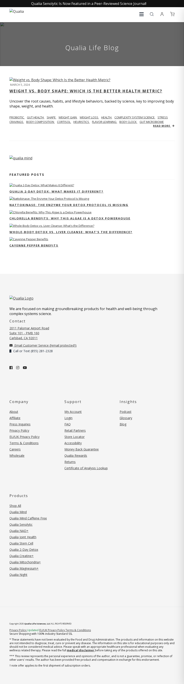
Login (68, 418)
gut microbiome (152, 122)
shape (51, 117)
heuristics (81, 122)
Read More (162, 125)
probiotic (17, 117)
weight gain (68, 117)
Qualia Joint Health (22, 537)
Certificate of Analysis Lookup (86, 468)
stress (163, 117)
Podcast (125, 412)
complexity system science (134, 117)
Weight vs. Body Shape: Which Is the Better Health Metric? (85, 91)
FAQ (67, 424)
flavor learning (104, 122)
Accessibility (73, 443)
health (106, 117)
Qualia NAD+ (18, 531)
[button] (141, 14)
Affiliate (14, 418)
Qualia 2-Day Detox (23, 549)
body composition (40, 122)
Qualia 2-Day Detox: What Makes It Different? (56, 191)
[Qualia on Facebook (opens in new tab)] (11, 367)
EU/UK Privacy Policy (24, 437)
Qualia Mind (18, 512)
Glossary (126, 418)
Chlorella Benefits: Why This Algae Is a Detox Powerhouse (69, 218)
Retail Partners (75, 430)
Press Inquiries (20, 424)
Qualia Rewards (75, 455)
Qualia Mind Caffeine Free (28, 518)
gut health (35, 117)
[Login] (162, 14)
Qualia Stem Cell (21, 543)
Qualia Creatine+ (21, 556)
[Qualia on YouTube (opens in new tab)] (25, 367)
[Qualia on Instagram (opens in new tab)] (17, 367)
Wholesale (16, 455)
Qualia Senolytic (21, 524)
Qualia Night (18, 575)
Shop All (15, 506)
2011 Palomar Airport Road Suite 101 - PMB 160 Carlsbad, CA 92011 (29, 333)
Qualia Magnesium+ (24, 568)
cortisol (64, 122)
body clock (128, 122)
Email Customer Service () (45, 345)
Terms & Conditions (24, 443)
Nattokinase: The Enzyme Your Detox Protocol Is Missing (68, 205)
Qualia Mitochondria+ (25, 562)
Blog (123, 424)
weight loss (89, 117)
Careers (15, 449)
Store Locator (74, 437)
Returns (70, 462)
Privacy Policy (19, 430)
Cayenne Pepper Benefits (33, 245)
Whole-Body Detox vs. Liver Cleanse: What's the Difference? (70, 232)
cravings (16, 122)
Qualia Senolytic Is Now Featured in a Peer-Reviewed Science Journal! (88, 3)
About (13, 412)
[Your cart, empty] (172, 14)
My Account (73, 412)
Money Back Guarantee (81, 449)
